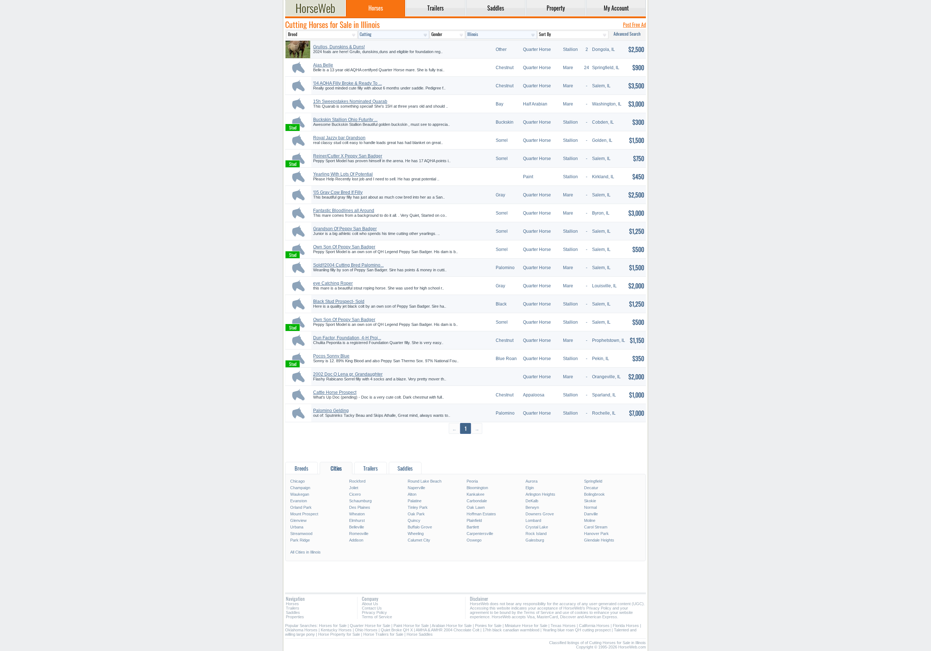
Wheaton (357, 514)
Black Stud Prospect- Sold (338, 301)
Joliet (353, 488)
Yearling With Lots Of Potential (343, 174)
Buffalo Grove (420, 527)
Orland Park (301, 507)
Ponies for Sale (488, 625)
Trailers (292, 608)
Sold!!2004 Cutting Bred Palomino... (348, 265)
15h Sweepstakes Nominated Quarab (350, 101)
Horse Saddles (420, 634)
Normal (590, 507)
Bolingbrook (594, 494)
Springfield (593, 481)
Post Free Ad (634, 24)
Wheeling (416, 533)
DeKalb (532, 501)
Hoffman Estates (481, 514)
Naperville (416, 488)
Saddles (293, 612)
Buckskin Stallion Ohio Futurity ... (345, 119)
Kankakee (475, 494)
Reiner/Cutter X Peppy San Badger (347, 156)
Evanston (298, 501)
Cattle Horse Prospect (334, 392)
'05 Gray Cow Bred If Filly (338, 192)
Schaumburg (360, 501)
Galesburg (535, 540)
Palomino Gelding (331, 410)
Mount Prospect (304, 514)
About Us (370, 604)
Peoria (472, 481)
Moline (589, 520)
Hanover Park (596, 533)
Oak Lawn (476, 507)
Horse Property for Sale (339, 634)
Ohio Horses (366, 630)
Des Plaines (359, 507)
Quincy (414, 520)
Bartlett (473, 527)
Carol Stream (595, 527)
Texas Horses (563, 625)
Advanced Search (627, 34)
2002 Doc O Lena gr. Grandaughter (348, 374)
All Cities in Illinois (305, 552)
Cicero (355, 494)
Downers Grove (540, 514)
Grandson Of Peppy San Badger (345, 228)
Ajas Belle (323, 65)
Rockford (357, 481)
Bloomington (477, 488)
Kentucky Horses (336, 630)
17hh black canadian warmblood (511, 630)
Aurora (532, 481)
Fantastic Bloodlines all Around (343, 210)
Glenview (298, 520)
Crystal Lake (537, 527)
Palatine (414, 501)
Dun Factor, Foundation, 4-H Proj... (347, 337)
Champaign (300, 488)
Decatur (591, 488)
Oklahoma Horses (301, 630)
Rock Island (536, 533)
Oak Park (416, 514)
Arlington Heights (540, 494)
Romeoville (358, 533)
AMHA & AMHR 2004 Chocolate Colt (447, 630)
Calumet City (419, 540)
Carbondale (477, 501)
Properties (295, 617)
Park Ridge (300, 540)
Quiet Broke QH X (397, 630)
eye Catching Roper (333, 283)
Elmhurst (357, 520)
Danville (591, 514)
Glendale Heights (599, 540)
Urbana (296, 527)
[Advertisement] (465, 447)
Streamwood (301, 533)
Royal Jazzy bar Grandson (339, 137)
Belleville (356, 527)
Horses (292, 604)
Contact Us (372, 608)
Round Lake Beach (424, 481)
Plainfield (474, 520)
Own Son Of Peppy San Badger (344, 246)
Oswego (474, 540)
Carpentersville (480, 533)
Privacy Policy (374, 612)
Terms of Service (377, 617)
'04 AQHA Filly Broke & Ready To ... (347, 83)
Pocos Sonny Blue (331, 356)
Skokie (590, 501)
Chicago (297, 481)
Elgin (530, 488)
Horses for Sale (333, 625)
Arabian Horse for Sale (452, 625)
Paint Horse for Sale (411, 625)
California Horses (594, 625)
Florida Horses (626, 625)
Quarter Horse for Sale (370, 625)
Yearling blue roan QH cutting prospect (577, 630)
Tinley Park (418, 507)
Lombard (533, 520)
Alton (412, 494)
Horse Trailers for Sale (383, 634)
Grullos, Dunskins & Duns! (339, 46)
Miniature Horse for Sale (526, 625)
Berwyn (532, 507)
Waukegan (299, 494)
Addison (356, 540)
